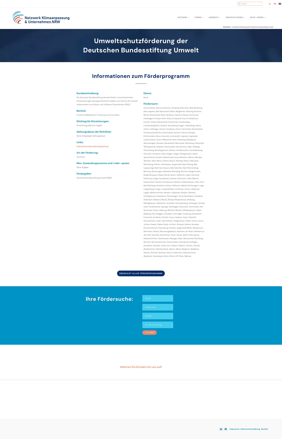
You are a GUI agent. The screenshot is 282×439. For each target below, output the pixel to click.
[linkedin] (221, 429)
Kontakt (264, 429)
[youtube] (225, 429)
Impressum (234, 429)
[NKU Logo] (41, 11)
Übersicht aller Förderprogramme (141, 273)
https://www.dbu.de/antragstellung (93, 146)
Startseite (226, 27)
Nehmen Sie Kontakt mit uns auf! (141, 367)
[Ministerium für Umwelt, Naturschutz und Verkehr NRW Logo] (234, 393)
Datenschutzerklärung (250, 429)
